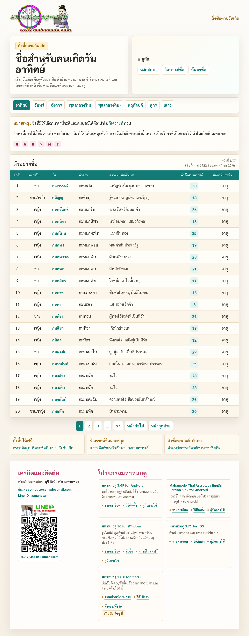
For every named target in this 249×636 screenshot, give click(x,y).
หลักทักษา (149, 69)
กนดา (56, 304)
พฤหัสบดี (135, 105)
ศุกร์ (153, 105)
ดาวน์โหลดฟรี (148, 551)
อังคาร (56, 105)
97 (118, 425)
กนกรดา (59, 292)
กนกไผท (59, 233)
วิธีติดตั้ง (131, 505)
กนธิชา (58, 328)
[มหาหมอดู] (41, 18)
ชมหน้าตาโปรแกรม (117, 597)
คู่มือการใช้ (149, 505)
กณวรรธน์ (60, 185)
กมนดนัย (59, 351)
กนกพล (58, 268)
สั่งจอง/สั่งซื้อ (113, 606)
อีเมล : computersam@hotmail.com (45, 489)
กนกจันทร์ (60, 209)
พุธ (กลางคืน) (109, 105)
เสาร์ (167, 105)
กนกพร (58, 245)
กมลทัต (58, 411)
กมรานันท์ (60, 363)
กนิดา (56, 340)
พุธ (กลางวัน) (80, 105)
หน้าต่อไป (135, 425)
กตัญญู (57, 197)
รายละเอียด (112, 505)
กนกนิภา (59, 221)
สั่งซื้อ (129, 551)
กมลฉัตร (59, 375)
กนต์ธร (57, 316)
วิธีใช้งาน (143, 597)
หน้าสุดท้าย (161, 425)
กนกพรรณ (60, 256)
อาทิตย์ (21, 105)
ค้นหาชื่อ (198, 69)
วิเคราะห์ (116, 123)
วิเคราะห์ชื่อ (174, 69)
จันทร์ (39, 105)
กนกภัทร (59, 280)
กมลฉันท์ (59, 399)
